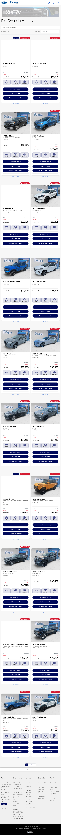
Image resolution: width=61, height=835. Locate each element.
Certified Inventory (30, 807)
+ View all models (18, 818)
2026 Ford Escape (18, 794)
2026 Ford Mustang (16, 808)
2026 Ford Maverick (16, 804)
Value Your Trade (42, 785)
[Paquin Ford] (9, 3)
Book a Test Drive (42, 783)
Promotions (41, 787)
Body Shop (41, 798)
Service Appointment (41, 795)
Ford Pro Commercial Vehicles (53, 798)
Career (52, 789)
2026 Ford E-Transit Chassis (17, 783)
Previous (4, 12)
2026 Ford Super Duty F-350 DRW (18, 815)
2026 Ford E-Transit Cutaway (17, 787)
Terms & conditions (19, 828)
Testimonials (53, 787)
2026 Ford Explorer (16, 800)
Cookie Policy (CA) (34, 828)
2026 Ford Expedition (16, 797)
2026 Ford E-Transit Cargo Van (18, 791)
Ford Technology (54, 791)
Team (51, 785)
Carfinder (28, 783)
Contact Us (53, 783)
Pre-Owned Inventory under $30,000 (30, 803)
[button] (6, 66)
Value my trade (15, 93)
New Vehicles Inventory (29, 789)
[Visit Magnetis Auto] (30, 832)
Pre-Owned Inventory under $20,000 (30, 798)
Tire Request (41, 800)
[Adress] (53, 3)
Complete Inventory (28, 785)
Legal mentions (15, 103)
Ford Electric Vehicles (53, 794)
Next (56, 12)
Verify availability (15, 89)
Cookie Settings (42, 828)
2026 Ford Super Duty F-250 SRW (18, 812)
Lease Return (41, 789)
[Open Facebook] (3, 809)
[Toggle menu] (58, 3)
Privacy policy (27, 828)
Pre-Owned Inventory (29, 793)
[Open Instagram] (6, 809)
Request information (15, 98)
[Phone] (48, 3)
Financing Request (40, 792)
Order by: (37, 31)
